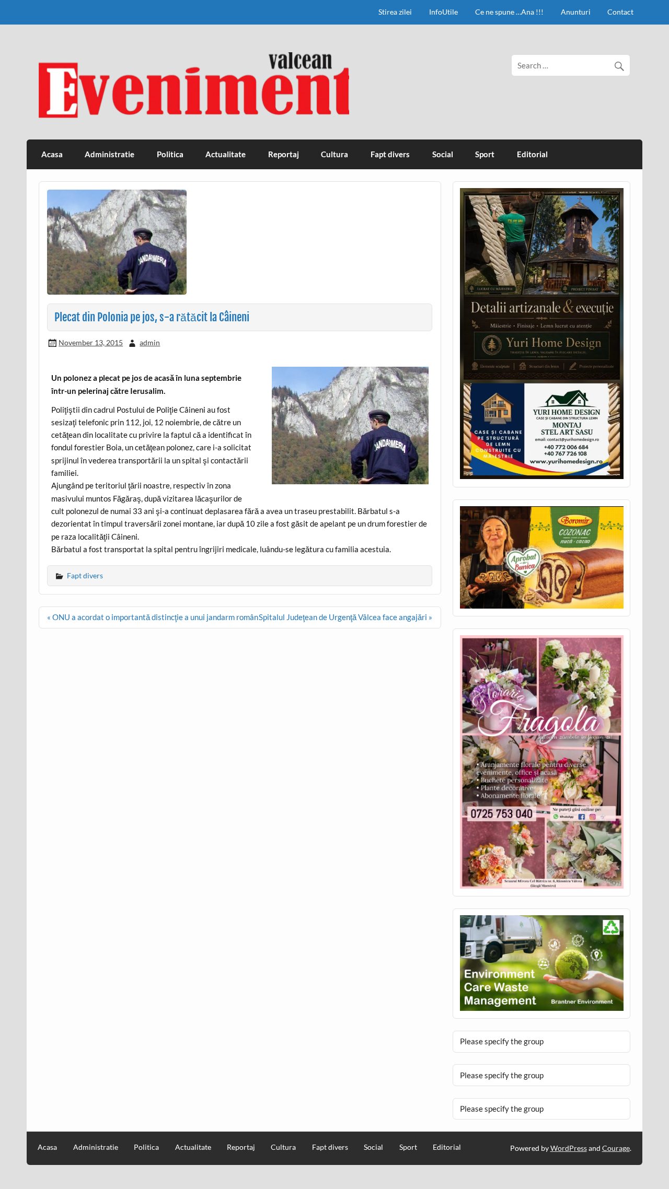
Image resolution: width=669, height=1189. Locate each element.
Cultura (334, 154)
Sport (484, 154)
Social (442, 154)
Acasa (52, 154)
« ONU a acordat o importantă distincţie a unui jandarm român (152, 617)
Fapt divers (390, 154)
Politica (170, 154)
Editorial (532, 154)
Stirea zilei (395, 11)
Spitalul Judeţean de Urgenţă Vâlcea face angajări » (345, 617)
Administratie (109, 154)
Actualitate (225, 154)
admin (150, 342)
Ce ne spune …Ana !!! (509, 11)
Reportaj (283, 154)
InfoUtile (443, 11)
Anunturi (576, 11)
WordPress (568, 1148)
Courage (616, 1148)
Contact (620, 11)
